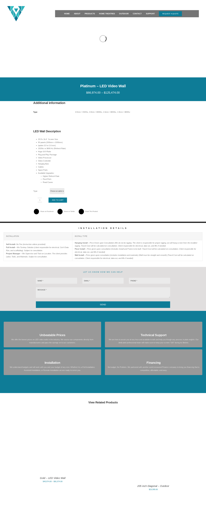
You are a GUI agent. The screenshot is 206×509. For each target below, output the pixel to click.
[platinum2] (139, 162)
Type (35, 191)
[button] (198, 13)
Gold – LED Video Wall (52, 478)
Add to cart (58, 200)
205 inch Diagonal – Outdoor (153, 486)
